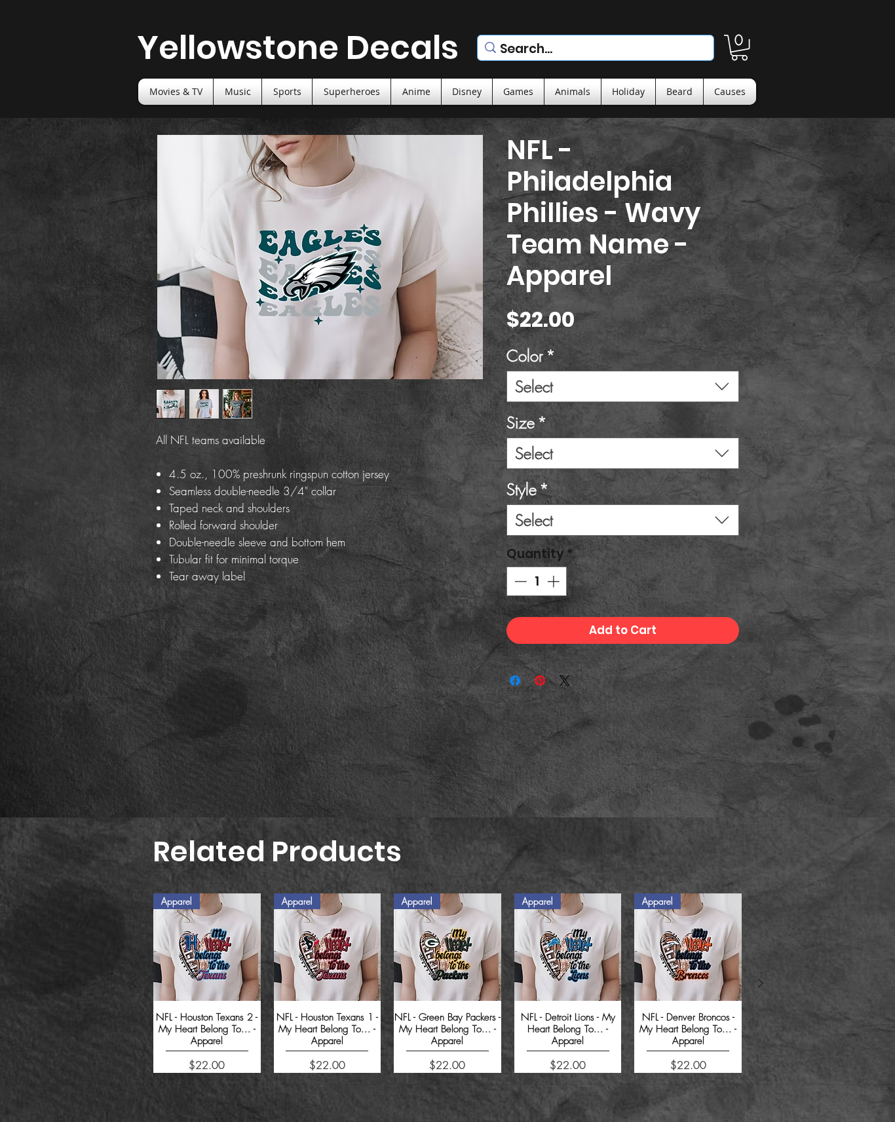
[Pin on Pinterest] (540, 680)
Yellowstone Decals (298, 47)
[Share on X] (565, 680)
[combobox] (622, 386)
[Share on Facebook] (515, 680)
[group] (447, 983)
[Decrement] (519, 581)
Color (531, 355)
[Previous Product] (134, 983)
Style (527, 489)
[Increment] (554, 581)
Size (526, 422)
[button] (739, 47)
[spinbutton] (537, 581)
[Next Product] (761, 983)
